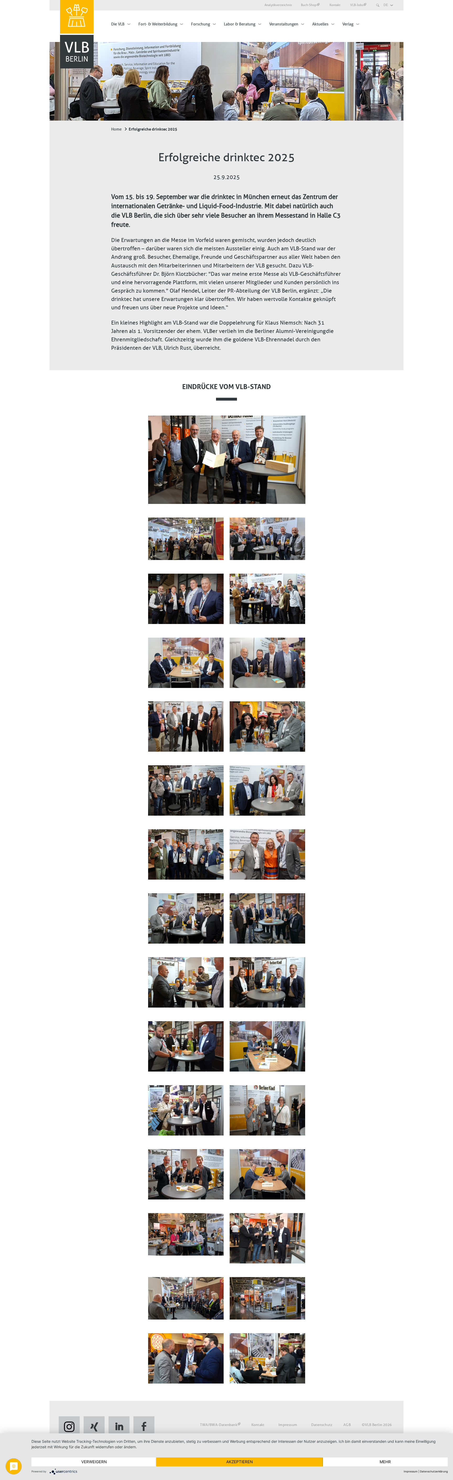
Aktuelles (320, 24)
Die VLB (118, 24)
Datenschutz (321, 1425)
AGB (347, 1425)
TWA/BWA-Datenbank (218, 1425)
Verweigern (94, 1461)
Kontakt (335, 5)
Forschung (200, 24)
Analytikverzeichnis (278, 5)
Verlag (347, 24)
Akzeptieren (239, 1461)
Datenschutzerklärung (434, 1471)
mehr (385, 1461)
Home (116, 129)
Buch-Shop (308, 5)
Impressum (287, 1425)
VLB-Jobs (356, 5)
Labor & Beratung (239, 24)
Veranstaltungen (283, 24)
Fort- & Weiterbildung (157, 24)
